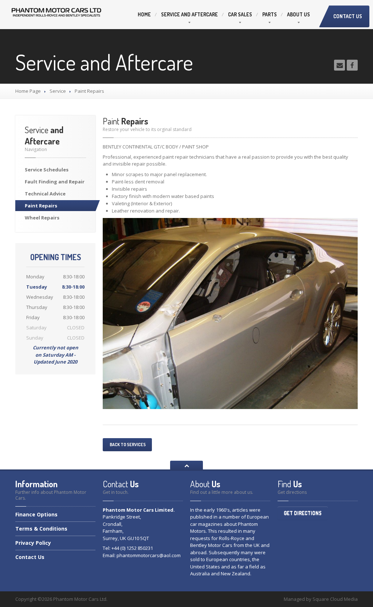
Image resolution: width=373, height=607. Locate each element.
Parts (269, 14)
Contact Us (347, 16)
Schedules (46, 169)
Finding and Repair (55, 181)
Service (58, 91)
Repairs (41, 205)
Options (36, 515)
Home (144, 14)
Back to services (127, 444)
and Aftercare (189, 14)
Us (298, 14)
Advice (45, 193)
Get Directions (303, 513)
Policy (33, 542)
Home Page (28, 91)
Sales (240, 14)
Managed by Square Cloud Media (321, 599)
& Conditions (41, 528)
